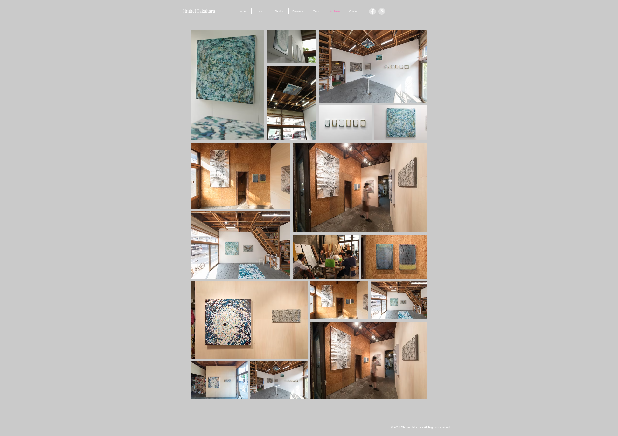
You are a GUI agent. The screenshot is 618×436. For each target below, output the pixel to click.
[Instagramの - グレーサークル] (381, 11)
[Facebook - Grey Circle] (372, 11)
